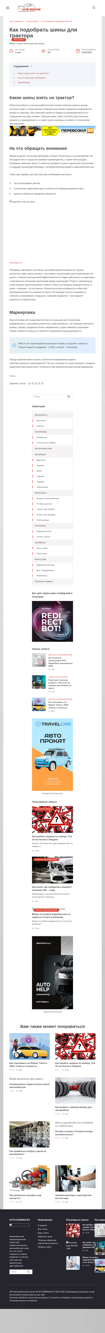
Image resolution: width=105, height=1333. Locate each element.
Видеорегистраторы (46, 565)
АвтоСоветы (19, 40)
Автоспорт (41, 421)
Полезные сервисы (44, 581)
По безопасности (44, 504)
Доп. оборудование (45, 570)
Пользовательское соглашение (23, 1300)
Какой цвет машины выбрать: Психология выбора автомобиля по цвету (59, 684)
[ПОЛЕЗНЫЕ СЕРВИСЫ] (52, 819)
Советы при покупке (46, 509)
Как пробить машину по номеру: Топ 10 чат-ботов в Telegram (75, 1064)
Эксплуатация (43, 520)
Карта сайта (43, 1233)
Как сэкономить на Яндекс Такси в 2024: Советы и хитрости (58, 705)
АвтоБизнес (42, 437)
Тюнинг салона (43, 537)
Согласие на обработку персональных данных (71, 1297)
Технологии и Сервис (46, 443)
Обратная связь (45, 1236)
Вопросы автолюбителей (48, 498)
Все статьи (42, 1229)
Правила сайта (44, 1247)
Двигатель (41, 460)
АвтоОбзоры (41, 432)
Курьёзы (40, 426)
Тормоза (40, 476)
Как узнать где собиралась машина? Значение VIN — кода (92, 1244)
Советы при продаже (46, 515)
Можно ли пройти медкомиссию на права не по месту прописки (51, 915)
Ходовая (40, 482)
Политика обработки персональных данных (48, 1241)
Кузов (39, 471)
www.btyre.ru (15, 262)
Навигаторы (42, 576)
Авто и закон (42, 548)
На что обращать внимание (32, 78)
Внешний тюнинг (44, 531)
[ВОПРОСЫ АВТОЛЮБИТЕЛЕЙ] (52, 870)
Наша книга (42, 553)
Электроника (42, 487)
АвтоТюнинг (40, 525)
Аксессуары (40, 559)
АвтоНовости (41, 415)
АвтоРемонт (40, 454)
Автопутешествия (43, 448)
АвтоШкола (40, 542)
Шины (13, 376)
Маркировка (24, 82)
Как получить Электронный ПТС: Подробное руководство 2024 (60, 662)
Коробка (40, 466)
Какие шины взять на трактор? (33, 73)
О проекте (42, 1225)
